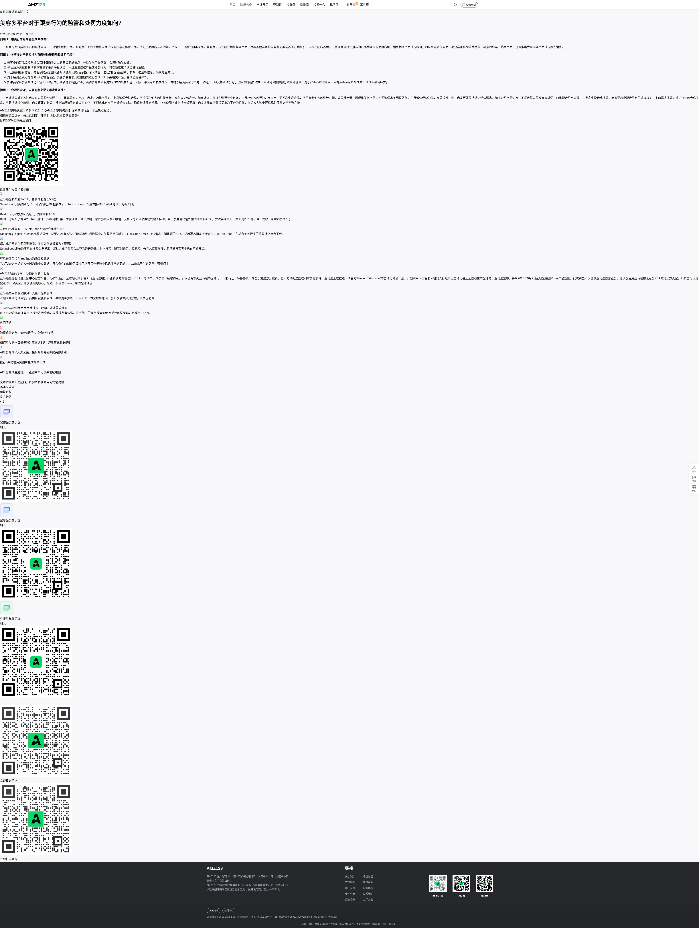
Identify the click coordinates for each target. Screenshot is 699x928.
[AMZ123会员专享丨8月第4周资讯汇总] (349, 268)
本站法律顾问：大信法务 (325, 917)
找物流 (304, 4)
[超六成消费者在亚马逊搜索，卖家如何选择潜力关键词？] (349, 238)
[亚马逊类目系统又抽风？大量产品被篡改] (349, 288)
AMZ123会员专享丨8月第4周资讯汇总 (24, 273)
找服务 (291, 4)
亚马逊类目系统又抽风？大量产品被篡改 (26, 293)
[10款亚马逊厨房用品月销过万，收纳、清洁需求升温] (349, 303)
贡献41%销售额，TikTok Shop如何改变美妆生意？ (33, 229)
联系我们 (368, 893)
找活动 (334, 4)
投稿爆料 (368, 887)
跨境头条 (246, 4)
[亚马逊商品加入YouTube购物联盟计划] (349, 253)
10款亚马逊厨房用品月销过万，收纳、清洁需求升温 (33, 308)
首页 (233, 4)
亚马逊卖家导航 (240, 917)
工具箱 (364, 4)
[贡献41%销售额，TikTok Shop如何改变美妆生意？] (349, 224)
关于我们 (350, 876)
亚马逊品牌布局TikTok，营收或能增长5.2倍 (28, 199)
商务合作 (350, 899)
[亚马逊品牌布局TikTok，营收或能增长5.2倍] (349, 194)
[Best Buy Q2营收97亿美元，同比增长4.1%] (349, 209)
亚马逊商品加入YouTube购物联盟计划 (25, 258)
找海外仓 (319, 4)
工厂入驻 (368, 899)
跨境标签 (368, 876)
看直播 (351, 4)
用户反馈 (350, 887)
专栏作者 (350, 893)
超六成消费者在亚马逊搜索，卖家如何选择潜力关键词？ (36, 243)
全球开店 (262, 4)
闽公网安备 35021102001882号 (294, 917)
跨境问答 (14, 11)
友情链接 (350, 882)
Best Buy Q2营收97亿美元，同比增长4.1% (27, 214)
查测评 (277, 4)
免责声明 (368, 882)
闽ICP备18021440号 (261, 917)
